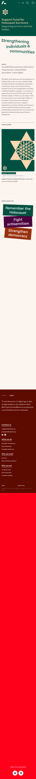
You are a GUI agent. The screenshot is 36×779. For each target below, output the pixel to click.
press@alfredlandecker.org (9, 432)
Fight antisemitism (7, 446)
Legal (3, 485)
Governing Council (6, 472)
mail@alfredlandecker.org (8, 429)
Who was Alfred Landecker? (9, 461)
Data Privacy (21, 485)
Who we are (7, 466)
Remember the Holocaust (8, 443)
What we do (7, 439)
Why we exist (7, 454)
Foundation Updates (7, 475)
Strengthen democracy (8, 449)
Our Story (4, 458)
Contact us (6, 425)
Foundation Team (6, 470)
